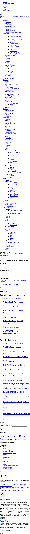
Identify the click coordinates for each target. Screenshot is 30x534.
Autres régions (7, 142)
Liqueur (8, 245)
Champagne (9, 181)
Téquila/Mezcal (10, 226)
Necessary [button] (2, 518)
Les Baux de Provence (12, 84)
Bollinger (12, 188)
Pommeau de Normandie (16, 210)
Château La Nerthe (14, 46)
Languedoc (6, 93)
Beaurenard (12, 38)
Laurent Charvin (14, 40)
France (11, 235)
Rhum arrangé (13, 225)
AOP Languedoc (10, 96)
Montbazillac (9, 113)
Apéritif (8, 209)
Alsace (8, 143)
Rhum (8, 220)
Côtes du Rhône (10, 65)
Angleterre (12, 232)
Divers (5, 201)
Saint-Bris (8, 138)
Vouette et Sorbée (14, 194)
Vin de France (10, 78)
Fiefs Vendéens (13, 151)
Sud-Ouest (9, 165)
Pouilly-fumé (13, 154)
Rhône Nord (6, 20)
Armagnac (9, 214)
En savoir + (21, 490)
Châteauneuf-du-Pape (11, 35)
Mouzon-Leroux (14, 196)
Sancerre (12, 155)
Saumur (12, 156)
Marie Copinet (13, 193)
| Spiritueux (6, 207)
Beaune (8, 119)
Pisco (7, 249)
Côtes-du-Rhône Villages (12, 67)
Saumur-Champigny (15, 152)
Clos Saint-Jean (13, 51)
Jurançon (12, 168)
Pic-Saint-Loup (10, 97)
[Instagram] (2, 446)
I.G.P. (7, 77)
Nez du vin (9, 204)
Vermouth (12, 212)
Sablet (11, 71)
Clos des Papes (13, 48)
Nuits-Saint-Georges (11, 129)
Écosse (11, 233)
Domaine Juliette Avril (15, 43)
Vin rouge (4, 439)
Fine (11, 243)
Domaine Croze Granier (16, 39)
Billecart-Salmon (14, 187)
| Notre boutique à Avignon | (10, 7)
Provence (5, 80)
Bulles (4, 178)
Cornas (8, 23)
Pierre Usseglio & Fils (15, 54)
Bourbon (8, 216)
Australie (12, 175)
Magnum (24, 439)
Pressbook (5, 6)
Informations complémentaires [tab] (10, 284)
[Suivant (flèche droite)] (2, 533)
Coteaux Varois (10, 91)
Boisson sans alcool (11, 203)
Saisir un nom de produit (6, 425)
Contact (5, 9)
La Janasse (12, 42)
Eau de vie (9, 241)
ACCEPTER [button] (8, 490)
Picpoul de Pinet (10, 98)
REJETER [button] (15, 490)
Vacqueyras (9, 64)
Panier (4, 458)
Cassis (8, 85)
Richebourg (9, 135)
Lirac (7, 59)
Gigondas (8, 58)
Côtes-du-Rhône (10, 30)
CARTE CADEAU (11, 206)
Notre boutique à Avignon (9, 450)
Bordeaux (5, 109)
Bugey (8, 146)
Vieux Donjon (13, 49)
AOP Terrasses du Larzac (12, 94)
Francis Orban (13, 190)
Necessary (4, 520)
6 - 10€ (1, 436)
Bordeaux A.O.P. (10, 116)
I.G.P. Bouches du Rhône (12, 88)
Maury (11, 104)
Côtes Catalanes (14, 103)
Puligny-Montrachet (11, 133)
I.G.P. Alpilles (9, 90)
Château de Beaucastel (15, 36)
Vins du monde (10, 174)
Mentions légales (7, 467)
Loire (7, 149)
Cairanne (8, 56)
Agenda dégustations (8, 3)
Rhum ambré (13, 223)
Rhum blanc (13, 222)
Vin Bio (13, 439)
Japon (11, 239)
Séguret (11, 68)
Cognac (8, 217)
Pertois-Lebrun (13, 197)
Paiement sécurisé (7, 468)
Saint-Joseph (9, 29)
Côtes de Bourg (10, 110)
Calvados (8, 228)
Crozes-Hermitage (11, 26)
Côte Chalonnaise (10, 123)
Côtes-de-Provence (11, 87)
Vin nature (19, 439)
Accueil (5, 2)
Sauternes (8, 114)
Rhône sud (6, 33)
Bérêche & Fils (13, 183)
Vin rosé (26, 436)
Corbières (8, 107)
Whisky (8, 230)
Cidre (7, 180)
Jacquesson (12, 191)
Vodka (8, 229)
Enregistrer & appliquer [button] (6, 530)
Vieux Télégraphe (14, 52)
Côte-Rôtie (9, 25)
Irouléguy (12, 167)
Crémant (8, 199)
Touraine (12, 162)
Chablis (8, 120)
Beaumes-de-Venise (11, 55)
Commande (6, 460)
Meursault (8, 127)
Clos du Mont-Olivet (15, 45)
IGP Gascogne (13, 170)
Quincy (11, 158)
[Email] (3, 446)
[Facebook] (0, 446)
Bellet (7, 83)
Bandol (8, 81)
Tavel (7, 62)
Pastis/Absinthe (10, 246)
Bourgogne (6, 117)
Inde (11, 236)
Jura (7, 148)
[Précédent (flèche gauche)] (0, 533)
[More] (5, 446)
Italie (11, 177)
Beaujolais (9, 145)
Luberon (8, 74)
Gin (7, 219)
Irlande (11, 238)
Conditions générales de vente (10, 465)
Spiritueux (7, 253)
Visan (11, 72)
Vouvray (12, 159)
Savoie (8, 164)
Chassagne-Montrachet (12, 122)
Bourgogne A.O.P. (11, 139)
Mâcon (8, 126)
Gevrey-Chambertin (11, 141)
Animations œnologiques (9, 5)
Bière (7, 200)
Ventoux (8, 75)
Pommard (8, 130)
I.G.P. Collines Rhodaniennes (13, 32)
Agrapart (12, 185)
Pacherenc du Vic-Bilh (15, 172)
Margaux (8, 112)
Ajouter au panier (4, 278)
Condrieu (8, 22)
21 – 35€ (12, 436)
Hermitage (9, 27)
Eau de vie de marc (14, 242)
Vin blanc (19, 436)
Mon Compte (6, 10)
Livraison (5, 461)
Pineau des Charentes (15, 213)
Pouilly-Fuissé (10, 132)
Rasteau (8, 61)
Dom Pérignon (13, 184)
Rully (7, 136)
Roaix (11, 69)
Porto (7, 248)
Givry (7, 125)
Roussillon (9, 101)
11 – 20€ (6, 436)
